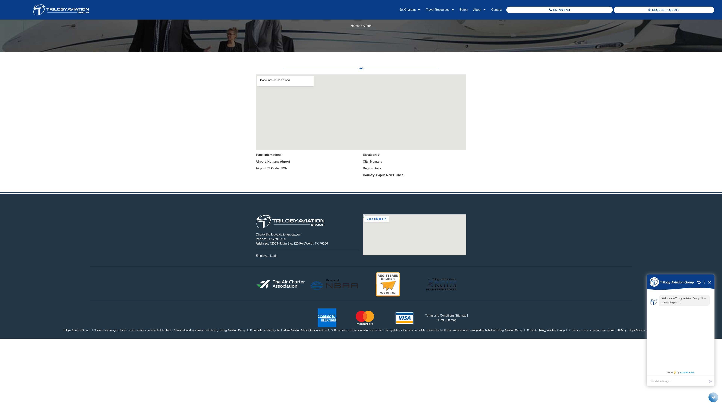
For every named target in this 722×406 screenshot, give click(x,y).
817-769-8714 (271, 239)
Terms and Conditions (439, 315)
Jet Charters (408, 9)
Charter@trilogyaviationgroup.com (278, 234)
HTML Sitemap (447, 320)
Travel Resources (437, 9)
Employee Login (267, 255)
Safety (464, 9)
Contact (496, 9)
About (477, 9)
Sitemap (460, 315)
